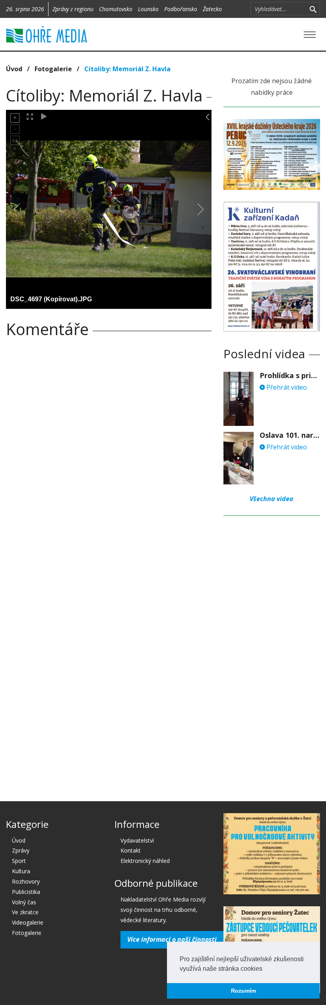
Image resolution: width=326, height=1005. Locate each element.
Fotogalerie (53, 68)
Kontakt (130, 850)
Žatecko (212, 9)
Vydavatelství (137, 840)
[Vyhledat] (313, 9)
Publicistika (26, 892)
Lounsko (148, 9)
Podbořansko (180, 9)
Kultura (21, 871)
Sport (19, 860)
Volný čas (24, 902)
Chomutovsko (115, 9)
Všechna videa (271, 498)
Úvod (14, 68)
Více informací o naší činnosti (172, 939)
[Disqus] (109, 454)
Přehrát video (286, 387)
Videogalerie (27, 922)
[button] (265, 969)
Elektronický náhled (145, 860)
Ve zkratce (25, 912)
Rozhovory (26, 881)
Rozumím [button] (243, 990)
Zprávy (20, 850)
